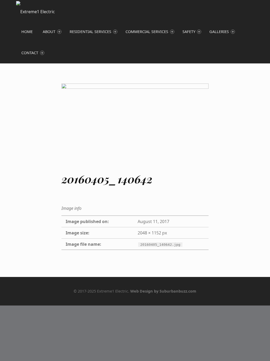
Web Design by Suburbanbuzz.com (163, 291)
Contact (29, 52)
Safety (188, 31)
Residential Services (90, 31)
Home (27, 31)
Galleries (219, 31)
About (49, 31)
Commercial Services (147, 31)
